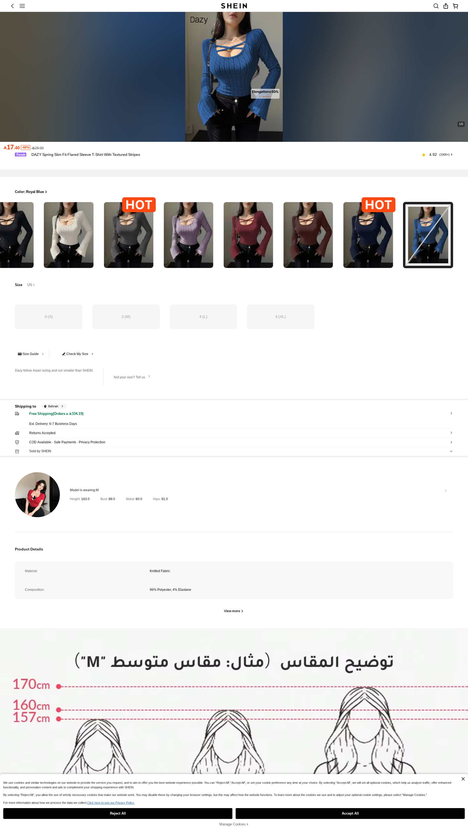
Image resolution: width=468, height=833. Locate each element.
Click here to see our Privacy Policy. (111, 802)
